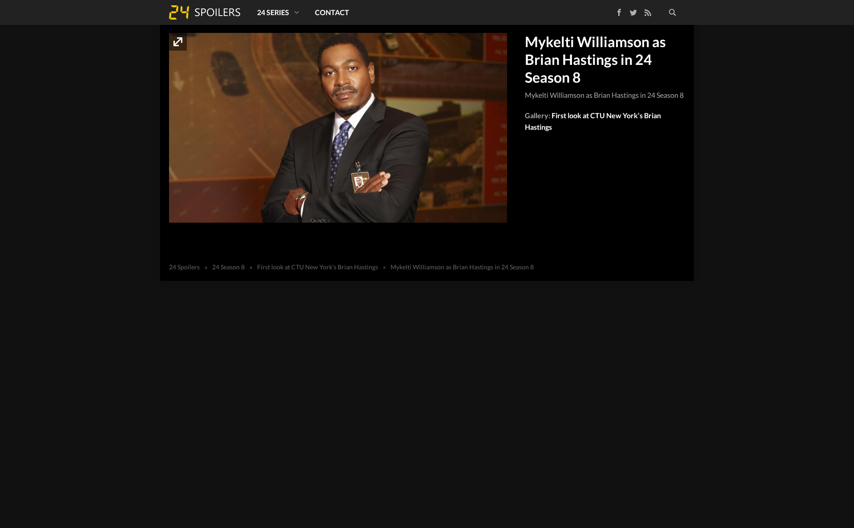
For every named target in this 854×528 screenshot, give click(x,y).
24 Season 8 (228, 267)
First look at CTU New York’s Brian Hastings (317, 267)
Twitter (633, 12)
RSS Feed (647, 12)
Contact (332, 12)
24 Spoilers (204, 12)
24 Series (273, 12)
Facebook (612, 11)
